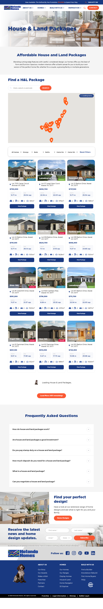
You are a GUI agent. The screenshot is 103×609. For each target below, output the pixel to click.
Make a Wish (43, 576)
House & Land (65, 580)
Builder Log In (84, 596)
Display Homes (66, 576)
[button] (28, 8)
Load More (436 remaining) (51, 395)
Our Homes (64, 569)
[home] (12, 8)
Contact (93, 8)
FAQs (83, 580)
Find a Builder (86, 569)
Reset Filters (85, 152)
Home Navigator (66, 583)
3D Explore (64, 586)
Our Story (41, 569)
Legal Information (59, 596)
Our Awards (42, 573)
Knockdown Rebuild (89, 573)
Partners (41, 583)
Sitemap (73, 596)
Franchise (41, 580)
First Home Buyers (88, 576)
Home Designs (63, 518)
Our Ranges (64, 573)
